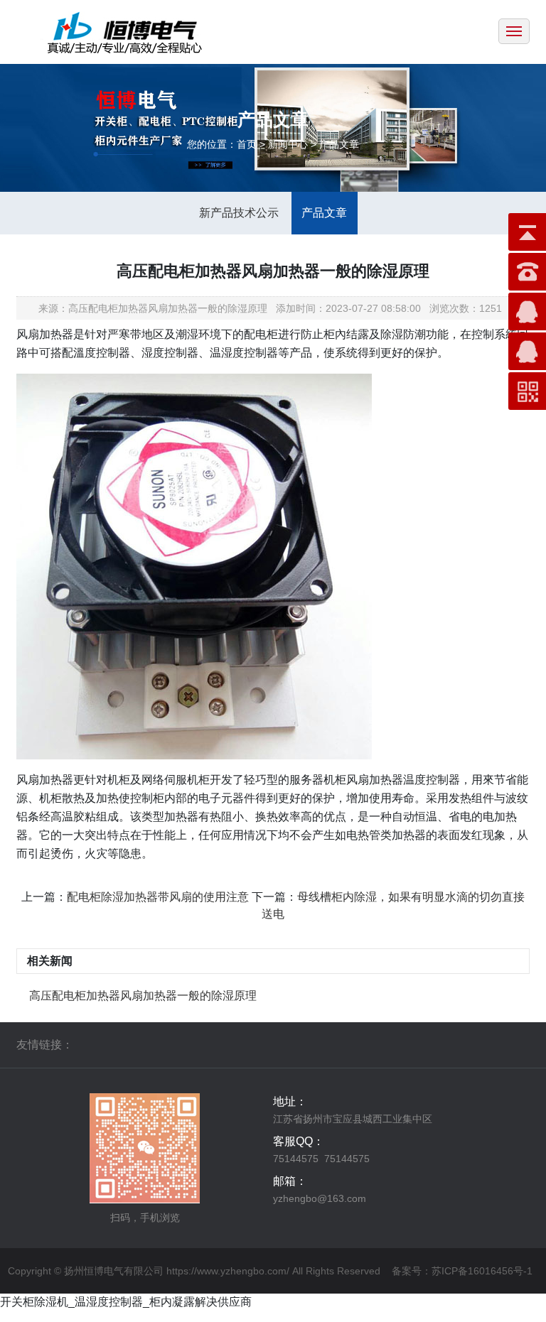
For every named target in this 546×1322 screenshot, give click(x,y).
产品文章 (324, 213)
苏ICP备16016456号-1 (482, 1271)
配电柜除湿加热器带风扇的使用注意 (158, 897)
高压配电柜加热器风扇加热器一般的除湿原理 (143, 996)
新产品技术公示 (239, 213)
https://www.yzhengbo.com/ (227, 1271)
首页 (247, 144)
